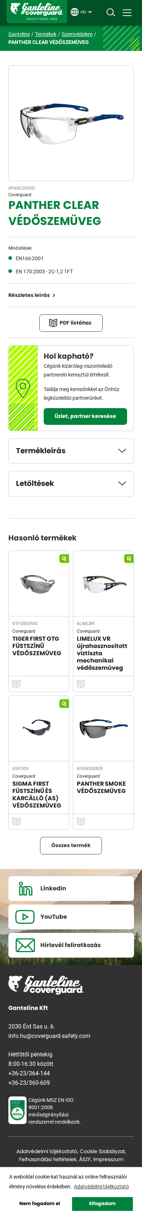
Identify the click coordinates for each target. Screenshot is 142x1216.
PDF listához (75, 323)
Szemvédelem (77, 34)
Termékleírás (41, 451)
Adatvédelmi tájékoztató (46, 1151)
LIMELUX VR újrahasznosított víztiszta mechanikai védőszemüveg (102, 653)
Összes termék (71, 845)
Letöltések (35, 483)
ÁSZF (85, 1159)
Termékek (45, 34)
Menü (127, 12)
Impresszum (108, 1159)
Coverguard (19, 194)
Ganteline (37, 11)
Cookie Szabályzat (102, 1151)
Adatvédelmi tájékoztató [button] (101, 1186)
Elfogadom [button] (102, 1203)
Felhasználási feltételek (47, 1159)
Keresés (110, 12)
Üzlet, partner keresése (85, 416)
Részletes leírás (29, 295)
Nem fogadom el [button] (39, 1203)
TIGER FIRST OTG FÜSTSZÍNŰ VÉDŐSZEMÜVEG (36, 646)
